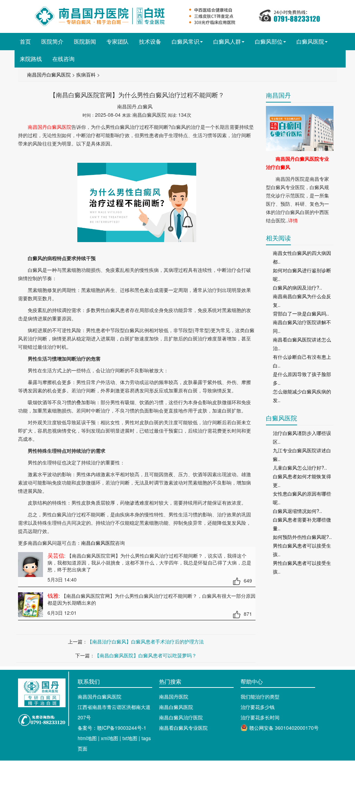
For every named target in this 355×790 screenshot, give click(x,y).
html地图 (87, 738)
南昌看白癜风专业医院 (183, 727)
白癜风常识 (185, 41)
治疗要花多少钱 (258, 706)
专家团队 (117, 41)
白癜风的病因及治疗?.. (297, 287)
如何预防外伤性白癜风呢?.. (302, 536)
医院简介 (52, 41)
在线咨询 (63, 59)
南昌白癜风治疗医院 (181, 717)
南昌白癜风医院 (98, 542)
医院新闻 (85, 41)
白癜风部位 (269, 41)
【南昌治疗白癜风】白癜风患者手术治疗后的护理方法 (145, 641)
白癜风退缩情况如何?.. (297, 510)
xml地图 (109, 738)
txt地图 (129, 738)
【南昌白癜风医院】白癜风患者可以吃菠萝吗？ (146, 655)
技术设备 (150, 41)
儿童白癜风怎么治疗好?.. (300, 467)
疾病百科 (86, 74)
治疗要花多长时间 (260, 717)
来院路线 (31, 59)
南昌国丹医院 (173, 696)
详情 (293, 220)
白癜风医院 (310, 41)
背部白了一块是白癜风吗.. (301, 313)
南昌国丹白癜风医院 (49, 74)
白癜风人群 (227, 41)
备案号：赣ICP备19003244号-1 (112, 727)
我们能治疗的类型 (260, 696)
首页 (25, 41)
